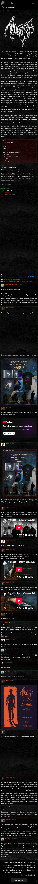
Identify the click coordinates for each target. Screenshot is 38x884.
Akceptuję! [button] (19, 880)
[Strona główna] (3, 3)
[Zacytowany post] (13, 450)
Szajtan (6, 450)
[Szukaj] (3, 7)
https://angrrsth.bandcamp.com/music (15, 279)
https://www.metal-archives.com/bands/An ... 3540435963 (18, 277)
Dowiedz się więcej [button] (28, 875)
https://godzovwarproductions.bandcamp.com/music (19, 281)
